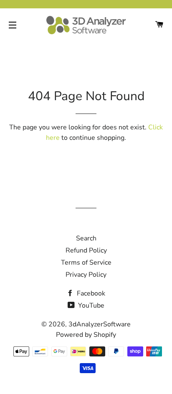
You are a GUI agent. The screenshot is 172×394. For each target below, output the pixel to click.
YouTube (90, 305)
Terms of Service (86, 262)
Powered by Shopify (86, 334)
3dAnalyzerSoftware (99, 324)
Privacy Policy (86, 274)
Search (86, 238)
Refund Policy (86, 250)
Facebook (90, 293)
